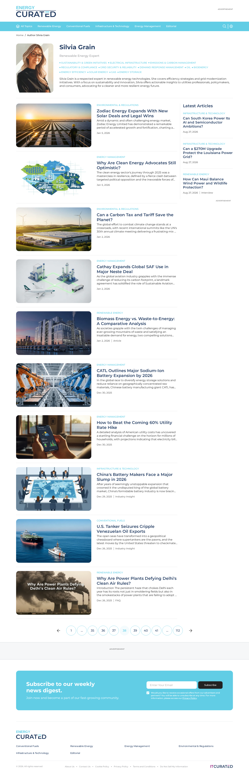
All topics (26, 26)
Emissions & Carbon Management (173, 62)
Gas (113, 72)
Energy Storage (130, 72)
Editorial (171, 26)
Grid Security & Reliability (118, 67)
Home (20, 35)
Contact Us (84, 766)
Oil (188, 67)
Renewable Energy (49, 26)
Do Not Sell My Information (174, 766)
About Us (69, 766)
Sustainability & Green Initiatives (84, 62)
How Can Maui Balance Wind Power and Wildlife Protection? (205, 183)
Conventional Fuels (78, 26)
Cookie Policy (102, 766)
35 (92, 630)
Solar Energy (98, 72)
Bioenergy (201, 67)
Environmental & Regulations (118, 105)
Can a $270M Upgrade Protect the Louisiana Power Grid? (208, 153)
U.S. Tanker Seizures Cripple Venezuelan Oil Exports (125, 529)
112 (178, 630)
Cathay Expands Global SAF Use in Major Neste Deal (132, 269)
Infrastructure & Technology (112, 26)
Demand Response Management (161, 67)
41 (156, 630)
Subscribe (210, 685)
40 (146, 630)
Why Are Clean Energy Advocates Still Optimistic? (136, 165)
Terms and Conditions (144, 766)
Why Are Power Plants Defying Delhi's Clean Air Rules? (137, 581)
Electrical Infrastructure (128, 62)
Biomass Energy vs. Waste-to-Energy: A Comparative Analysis (136, 321)
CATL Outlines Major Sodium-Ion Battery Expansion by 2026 (130, 373)
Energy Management (148, 26)
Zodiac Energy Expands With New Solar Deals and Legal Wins (132, 113)
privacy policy (189, 698)
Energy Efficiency (73, 72)
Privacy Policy (121, 766)
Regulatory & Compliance (79, 67)
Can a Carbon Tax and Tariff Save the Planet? (135, 217)
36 (103, 630)
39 (135, 630)
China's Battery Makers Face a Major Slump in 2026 (135, 477)
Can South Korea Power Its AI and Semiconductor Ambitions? (206, 122)
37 (114, 630)
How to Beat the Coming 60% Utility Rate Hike (134, 425)
